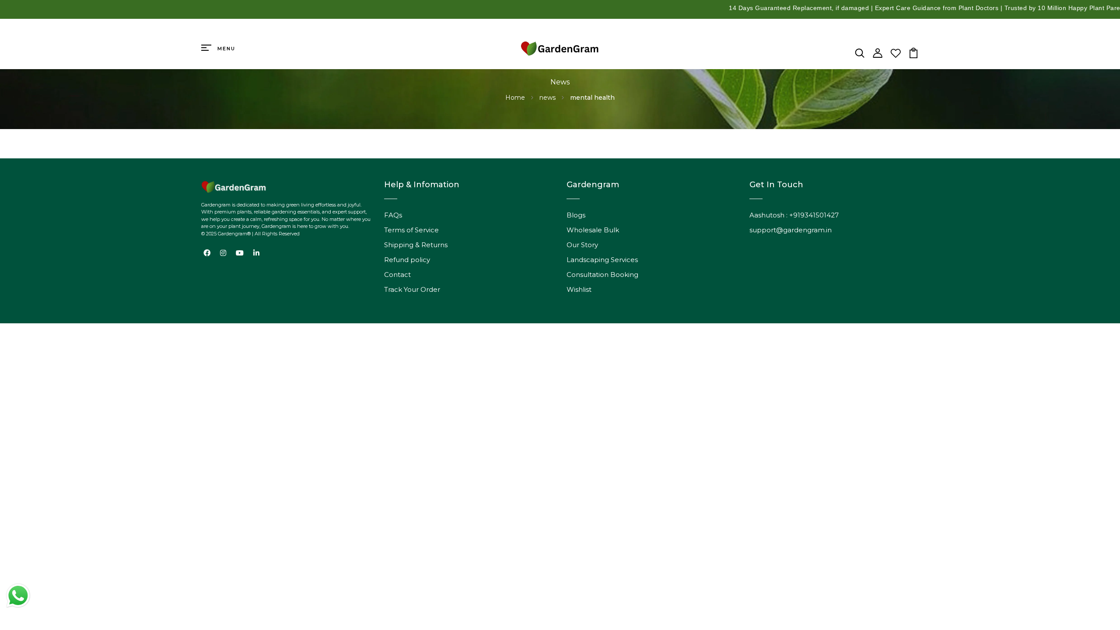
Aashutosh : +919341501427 (794, 215)
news (548, 98)
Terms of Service (411, 230)
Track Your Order (412, 289)
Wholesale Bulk (593, 230)
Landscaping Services (602, 260)
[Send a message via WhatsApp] (18, 595)
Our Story (582, 245)
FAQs (393, 215)
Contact (397, 274)
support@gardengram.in (790, 230)
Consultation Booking (602, 274)
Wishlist (579, 289)
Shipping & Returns (416, 245)
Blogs (576, 215)
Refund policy (407, 260)
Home (516, 98)
